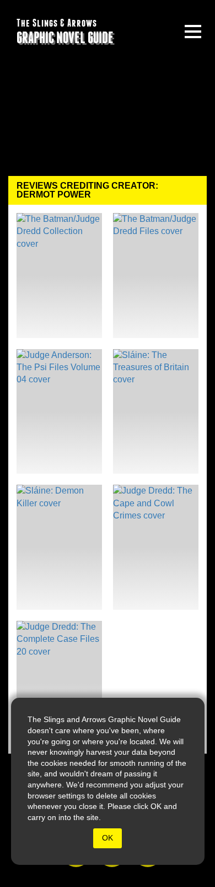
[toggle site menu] (193, 31)
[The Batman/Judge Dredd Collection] (59, 275)
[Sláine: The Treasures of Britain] (155, 411)
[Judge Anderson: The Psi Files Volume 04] (59, 411)
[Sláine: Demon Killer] (59, 547)
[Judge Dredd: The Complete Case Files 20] (59, 683)
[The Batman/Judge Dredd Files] (155, 275)
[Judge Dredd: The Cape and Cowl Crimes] (155, 547)
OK (107, 837)
